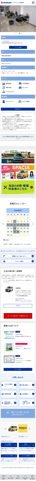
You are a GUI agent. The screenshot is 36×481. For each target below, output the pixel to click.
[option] (18, 18)
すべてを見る (18, 369)
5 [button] (21, 33)
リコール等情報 (26, 455)
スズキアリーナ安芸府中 (18, 2)
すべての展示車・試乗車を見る (18, 316)
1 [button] (14, 33)
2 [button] (16, 33)
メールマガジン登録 (8, 455)
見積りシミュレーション (26, 445)
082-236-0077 (6, 55)
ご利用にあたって (5, 436)
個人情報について (23, 436)
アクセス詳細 (18, 47)
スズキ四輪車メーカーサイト (8, 445)
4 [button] (19, 33)
